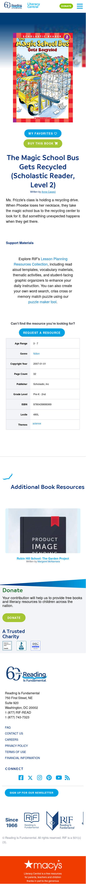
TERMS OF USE (17, 752)
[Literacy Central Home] (33, 4)
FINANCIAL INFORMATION (22, 758)
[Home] (15, 4)
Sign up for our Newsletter (31, 792)
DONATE (66, 6)
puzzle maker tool (42, 301)
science (37, 423)
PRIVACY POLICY (16, 746)
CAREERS (11, 739)
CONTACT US (15, 733)
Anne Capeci (49, 191)
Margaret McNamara (49, 561)
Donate (14, 618)
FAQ (8, 727)
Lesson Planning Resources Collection (40, 261)
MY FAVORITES (41, 133)
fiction (36, 353)
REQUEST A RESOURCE (42, 333)
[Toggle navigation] (80, 6)
